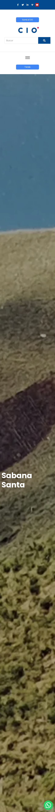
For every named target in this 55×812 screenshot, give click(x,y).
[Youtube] (37, 4)
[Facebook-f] (18, 4)
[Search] (44, 40)
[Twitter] (22, 4)
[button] (48, 805)
